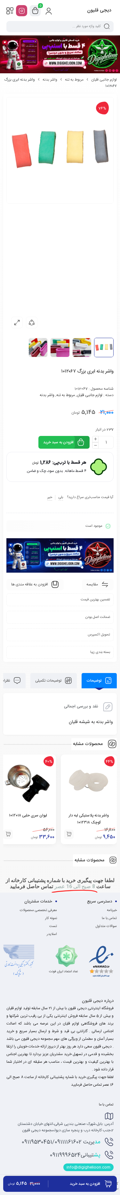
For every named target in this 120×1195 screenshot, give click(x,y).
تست (53, 926)
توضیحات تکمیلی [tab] (48, 680)
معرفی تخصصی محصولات (38, 910)
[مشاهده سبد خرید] (35, 11)
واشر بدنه (50, 79)
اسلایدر (52, 934)
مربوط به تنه (74, 79)
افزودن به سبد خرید (58, 442)
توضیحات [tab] (94, 680)
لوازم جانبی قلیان (104, 79)
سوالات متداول (106, 926)
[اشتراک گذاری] (31, 322)
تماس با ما (109, 918)
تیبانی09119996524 (75, 1155)
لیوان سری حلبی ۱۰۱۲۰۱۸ (28, 815)
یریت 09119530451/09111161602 (61, 1142)
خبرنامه (112, 910)
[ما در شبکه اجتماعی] (21, 10)
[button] (69, 834)
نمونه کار (51, 918)
